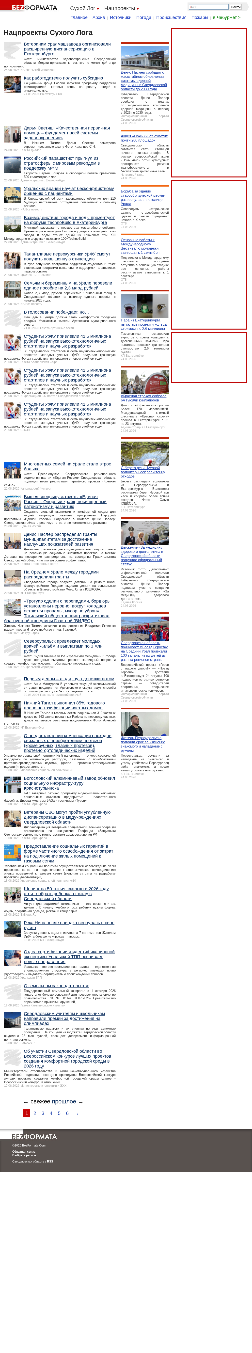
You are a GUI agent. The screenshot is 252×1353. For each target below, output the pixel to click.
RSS (50, 1161)
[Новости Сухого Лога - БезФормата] (29, 6)
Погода (143, 17)
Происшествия (171, 17)
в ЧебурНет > (227, 17)
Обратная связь (23, 1151)
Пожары (199, 17)
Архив (99, 17)
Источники (120, 17)
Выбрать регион (24, 1155)
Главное (79, 17)
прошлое (64, 1101)
